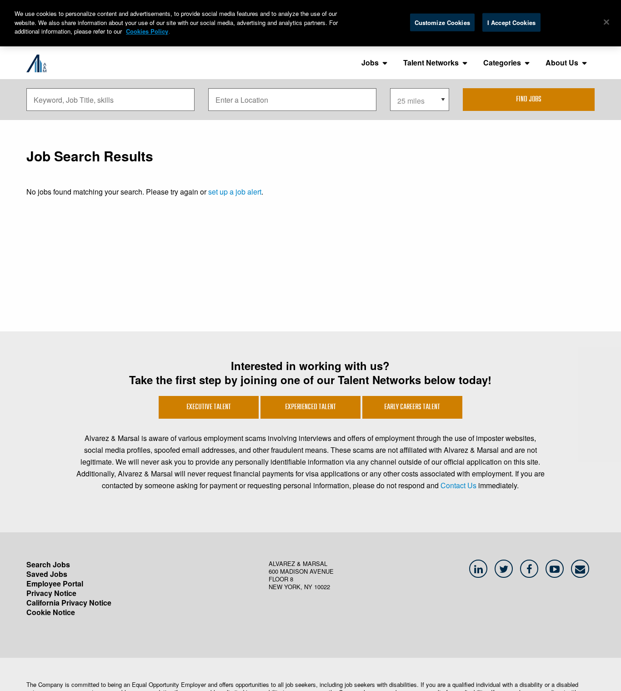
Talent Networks (431, 62)
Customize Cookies (442, 22)
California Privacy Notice (68, 602)
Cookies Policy (147, 31)
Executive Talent (208, 407)
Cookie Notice (50, 612)
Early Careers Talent (412, 407)
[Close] (606, 22)
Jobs (370, 62)
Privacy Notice (51, 593)
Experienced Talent (310, 407)
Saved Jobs (46, 574)
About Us (562, 62)
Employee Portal (54, 583)
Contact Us (458, 485)
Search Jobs (48, 564)
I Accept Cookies (511, 22)
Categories (502, 62)
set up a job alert (234, 191)
